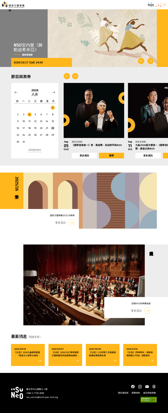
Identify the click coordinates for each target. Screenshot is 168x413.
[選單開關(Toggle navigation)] (164, 4)
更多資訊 (84, 155)
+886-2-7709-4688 (35, 393)
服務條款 (136, 392)
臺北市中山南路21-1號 (36, 389)
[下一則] (150, 61)
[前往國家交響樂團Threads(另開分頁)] (154, 386)
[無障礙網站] (148, 400)
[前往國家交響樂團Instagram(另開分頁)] (140, 386)
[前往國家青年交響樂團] (151, 5)
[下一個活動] (75, 76)
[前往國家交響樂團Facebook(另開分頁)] (133, 386)
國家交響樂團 (13, 5)
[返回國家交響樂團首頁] (17, 393)
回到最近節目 (34, 150)
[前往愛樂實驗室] (158, 5)
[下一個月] (53, 92)
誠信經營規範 (149, 392)
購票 (111, 155)
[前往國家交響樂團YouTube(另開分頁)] (147, 386)
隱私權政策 (123, 392)
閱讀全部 (34, 336)
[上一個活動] (67, 76)
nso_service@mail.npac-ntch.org (42, 397)
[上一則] (141, 61)
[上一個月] (15, 92)
